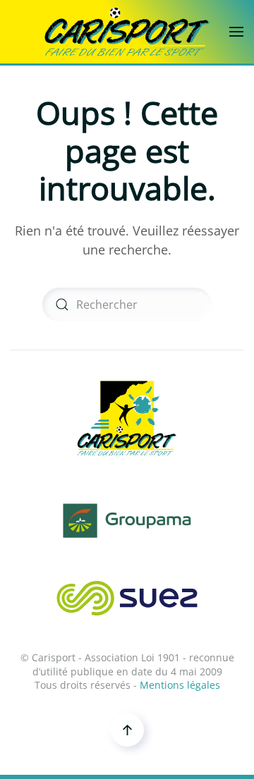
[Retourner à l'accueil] (127, 31)
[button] (236, 31)
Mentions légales (180, 685)
